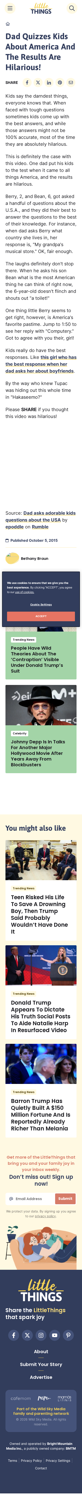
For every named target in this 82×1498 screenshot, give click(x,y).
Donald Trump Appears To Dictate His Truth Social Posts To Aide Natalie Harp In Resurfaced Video (40, 1016)
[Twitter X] (27, 1335)
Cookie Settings (41, 604)
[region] (41, 599)
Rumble (40, 527)
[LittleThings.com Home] (41, 8)
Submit (65, 1198)
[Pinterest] (68, 1335)
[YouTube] (54, 1335)
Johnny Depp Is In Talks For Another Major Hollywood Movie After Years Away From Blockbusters (38, 753)
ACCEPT (41, 616)
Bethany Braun (34, 558)
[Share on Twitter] (38, 82)
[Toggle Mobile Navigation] (10, 8)
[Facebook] (13, 1335)
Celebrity (19, 733)
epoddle (14, 527)
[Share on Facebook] (27, 82)
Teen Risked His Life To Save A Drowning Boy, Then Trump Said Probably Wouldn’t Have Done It (39, 914)
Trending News (23, 640)
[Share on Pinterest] (59, 82)
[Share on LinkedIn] (49, 82)
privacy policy (45, 1216)
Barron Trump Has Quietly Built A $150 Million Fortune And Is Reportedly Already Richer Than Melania (40, 1114)
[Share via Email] (70, 82)
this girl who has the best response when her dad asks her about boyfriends (41, 364)
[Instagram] (41, 1335)
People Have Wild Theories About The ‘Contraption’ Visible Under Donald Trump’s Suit (37, 659)
